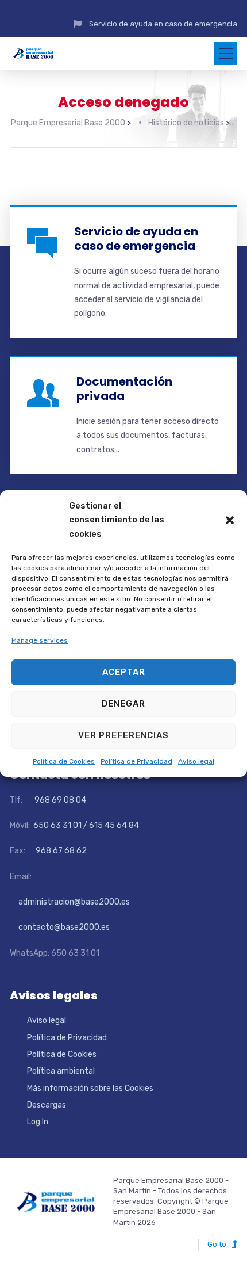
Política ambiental (61, 1071)
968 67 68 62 (60, 851)
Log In (37, 1122)
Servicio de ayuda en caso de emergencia (163, 24)
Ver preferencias (123, 735)
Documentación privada (124, 388)
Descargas (46, 1105)
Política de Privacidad (136, 761)
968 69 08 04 (55, 800)
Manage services (39, 640)
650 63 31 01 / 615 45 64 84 (85, 825)
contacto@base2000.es (60, 927)
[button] (230, 520)
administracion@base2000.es (70, 902)
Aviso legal (196, 761)
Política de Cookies (64, 761)
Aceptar (123, 672)
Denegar (123, 704)
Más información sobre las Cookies (90, 1088)
